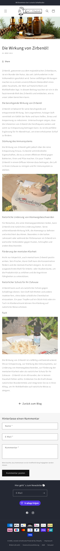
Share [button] (7, 61)
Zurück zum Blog (32, 403)
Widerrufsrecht (14, 545)
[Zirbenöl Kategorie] (30, 211)
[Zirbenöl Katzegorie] (30, 354)
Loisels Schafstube (20, 541)
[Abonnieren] (44, 493)
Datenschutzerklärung (31, 545)
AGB (43, 545)
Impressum (48, 541)
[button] (6, 11)
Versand (50, 545)
